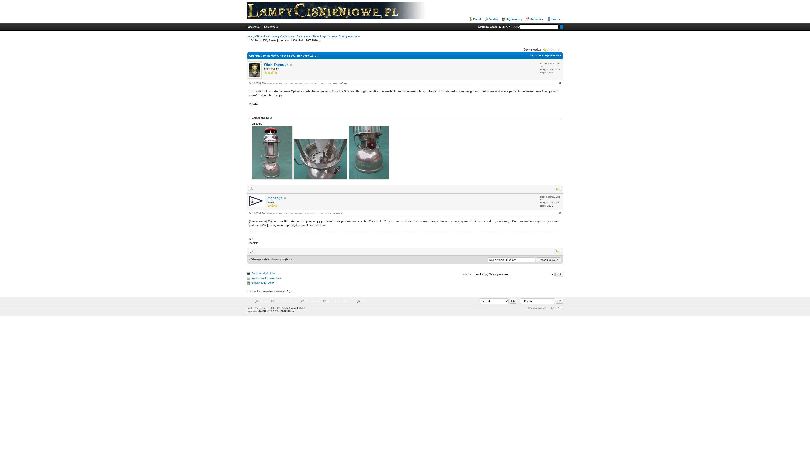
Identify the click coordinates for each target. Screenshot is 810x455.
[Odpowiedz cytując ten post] (558, 189)
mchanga (274, 198)
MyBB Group (288, 311)
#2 (560, 213)
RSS (363, 301)
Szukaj (493, 19)
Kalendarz (536, 19)
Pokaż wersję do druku (263, 273)
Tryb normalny (553, 55)
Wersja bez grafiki (337, 301)
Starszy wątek (260, 259)
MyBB (262, 311)
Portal (477, 19)
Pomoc (556, 19)
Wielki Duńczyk (276, 65)
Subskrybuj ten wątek (263, 282)
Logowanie (253, 26)
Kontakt (263, 301)
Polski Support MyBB (293, 308)
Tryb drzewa (536, 55)
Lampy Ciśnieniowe (258, 36)
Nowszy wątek (280, 259)
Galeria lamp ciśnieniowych (312, 36)
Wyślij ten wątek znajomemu (266, 278)
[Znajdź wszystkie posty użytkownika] (251, 189)
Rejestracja (271, 26)
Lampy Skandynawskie (343, 36)
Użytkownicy (514, 19)
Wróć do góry (312, 301)
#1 (560, 83)
